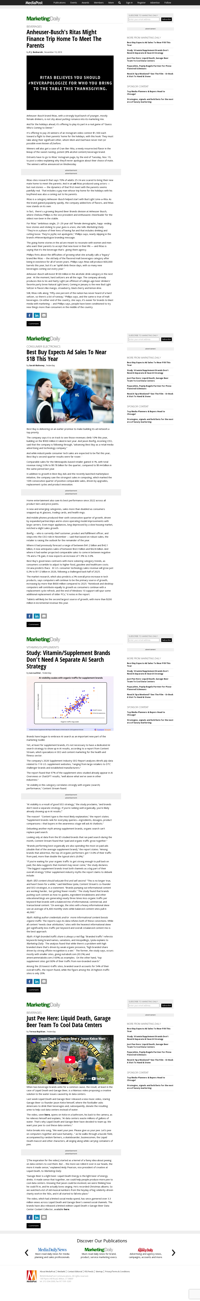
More (111, 2)
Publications (59, 2)
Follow (167, 2)
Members (99, 2)
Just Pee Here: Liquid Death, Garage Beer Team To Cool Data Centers (147, 59)
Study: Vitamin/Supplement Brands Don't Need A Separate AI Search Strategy (147, 51)
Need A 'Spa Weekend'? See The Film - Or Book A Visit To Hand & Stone (150, 75)
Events (73, 2)
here (47, 1114)
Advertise (155, 2)
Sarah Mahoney (37, 365)
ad (75, 183)
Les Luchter (35, 673)
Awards (85, 2)
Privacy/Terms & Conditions (117, 1271)
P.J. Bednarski (36, 52)
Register (141, 2)
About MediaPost (47, 1271)
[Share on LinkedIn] (37, 315)
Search (119, 2)
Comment (34, 323)
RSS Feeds (89, 1271)
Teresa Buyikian (37, 1031)
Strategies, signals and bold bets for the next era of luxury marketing (150, 100)
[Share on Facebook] (29, 315)
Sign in (129, 2)
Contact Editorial (75, 1271)
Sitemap (99, 1271)
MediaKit (61, 1271)
